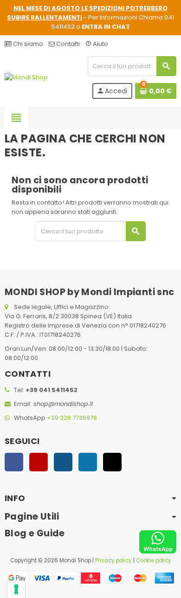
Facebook (14, 462)
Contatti (67, 43)
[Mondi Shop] (26, 77)
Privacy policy (113, 560)
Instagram (63, 462)
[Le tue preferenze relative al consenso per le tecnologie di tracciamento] (16, 589)
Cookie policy (153, 560)
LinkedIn (87, 462)
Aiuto (96, 43)
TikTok (112, 462)
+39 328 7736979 (72, 417)
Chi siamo (27, 43)
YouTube (38, 462)
